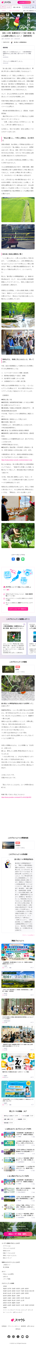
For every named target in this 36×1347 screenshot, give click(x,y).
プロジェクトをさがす (9, 1248)
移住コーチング (7, 1258)
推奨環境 (23, 1326)
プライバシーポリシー (14, 1326)
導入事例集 (6, 1267)
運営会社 (18, 1329)
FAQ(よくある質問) (8, 1274)
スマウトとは (6, 1246)
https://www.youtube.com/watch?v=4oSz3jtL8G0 (16, 797)
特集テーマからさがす (9, 1253)
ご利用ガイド (6, 1264)
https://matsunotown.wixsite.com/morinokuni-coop (16, 460)
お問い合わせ (30, 1326)
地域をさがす (6, 1250)
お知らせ (5, 1276)
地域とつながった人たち (9, 1255)
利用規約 (4, 1326)
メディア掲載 (6, 1279)
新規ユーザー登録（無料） (18, 1234)
